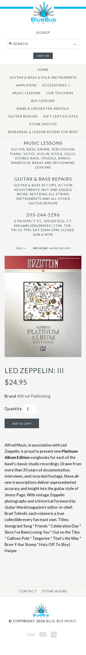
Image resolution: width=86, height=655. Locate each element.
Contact (28, 591)
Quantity (13, 408)
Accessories (56, 85)
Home (43, 70)
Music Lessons (27, 93)
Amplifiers (26, 85)
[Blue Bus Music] (43, 22)
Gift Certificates (60, 116)
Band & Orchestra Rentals (43, 108)
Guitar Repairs (23, 116)
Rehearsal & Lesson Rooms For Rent (43, 132)
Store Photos (43, 124)
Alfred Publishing (34, 396)
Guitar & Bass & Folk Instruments (43, 77)
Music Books (60, 248)
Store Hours (54, 591)
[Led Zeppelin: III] (43, 259)
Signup (43, 32)
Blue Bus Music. (61, 621)
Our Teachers (59, 93)
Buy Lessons (43, 101)
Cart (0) (43, 55)
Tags (21, 248)
